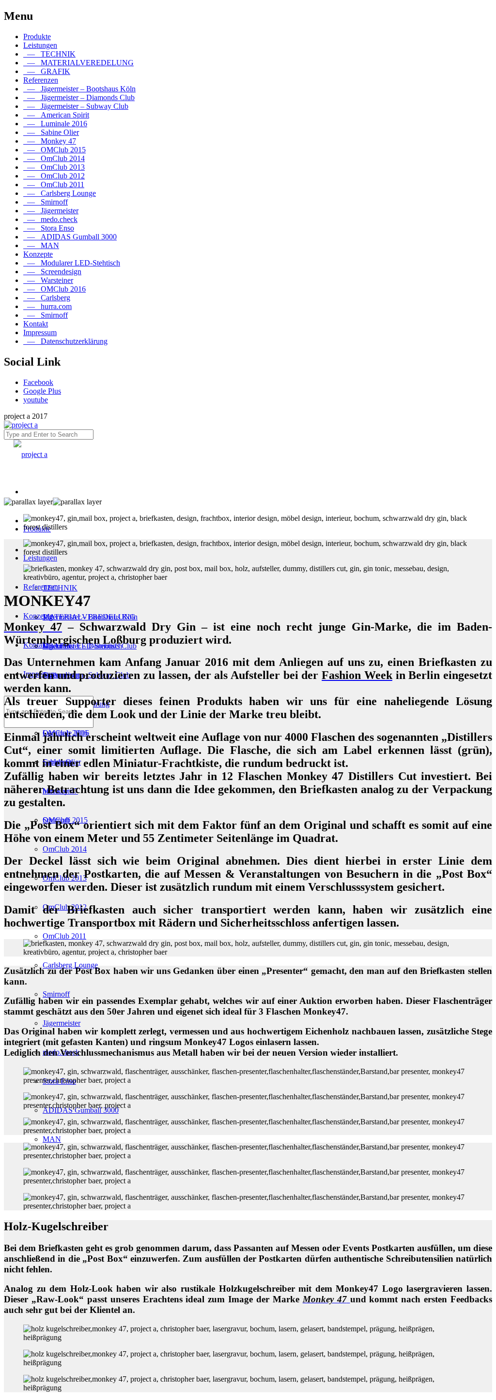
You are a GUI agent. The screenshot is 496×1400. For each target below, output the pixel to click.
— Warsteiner (48, 280)
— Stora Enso (48, 228)
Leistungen (40, 45)
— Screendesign (52, 271)
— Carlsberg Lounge (59, 193)
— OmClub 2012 (54, 176)
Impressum (40, 332)
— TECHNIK (49, 54)
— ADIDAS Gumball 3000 (70, 237)
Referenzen (40, 80)
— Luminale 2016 (55, 123)
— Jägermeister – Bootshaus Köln (79, 89)
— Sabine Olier (51, 132)
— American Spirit (56, 115)
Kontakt (35, 324)
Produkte (37, 36)
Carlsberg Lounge (70, 965)
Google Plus (42, 391)
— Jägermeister (50, 210)
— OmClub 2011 (53, 184)
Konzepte (38, 254)
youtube (35, 400)
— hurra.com (47, 306)
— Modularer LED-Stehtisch (71, 263)
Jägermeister (61, 1023)
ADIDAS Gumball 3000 (81, 1110)
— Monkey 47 (49, 141)
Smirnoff (56, 994)
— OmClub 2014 (54, 158)
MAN (52, 1139)
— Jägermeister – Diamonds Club (79, 97)
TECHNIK (60, 588)
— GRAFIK (46, 71)
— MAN (41, 245)
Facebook (38, 382)
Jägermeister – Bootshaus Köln (90, 617)
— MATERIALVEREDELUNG (78, 63)
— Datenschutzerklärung (65, 341)
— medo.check (50, 219)
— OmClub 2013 (54, 167)
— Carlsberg (46, 298)
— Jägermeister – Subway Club (75, 106)
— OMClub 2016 (54, 289)
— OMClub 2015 (54, 150)
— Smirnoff (45, 202)
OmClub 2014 (65, 849)
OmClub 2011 (64, 936)
